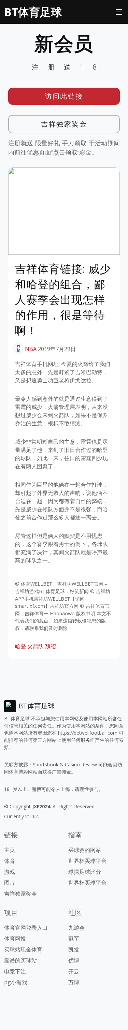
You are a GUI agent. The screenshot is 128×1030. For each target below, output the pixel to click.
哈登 (20, 646)
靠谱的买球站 (20, 960)
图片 (9, 882)
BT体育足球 (33, 11)
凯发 (73, 949)
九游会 (76, 927)
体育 (9, 861)
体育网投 (15, 938)
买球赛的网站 (84, 850)
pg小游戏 (15, 982)
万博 (73, 982)
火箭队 (35, 646)
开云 (73, 971)
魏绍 (50, 646)
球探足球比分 (84, 872)
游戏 (9, 872)
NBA (31, 349)
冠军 (73, 938)
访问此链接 (64, 96)
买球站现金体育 (23, 949)
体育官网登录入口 (26, 927)
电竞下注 (15, 971)
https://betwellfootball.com (87, 733)
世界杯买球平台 (87, 861)
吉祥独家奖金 (64, 124)
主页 (9, 850)
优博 (73, 960)
